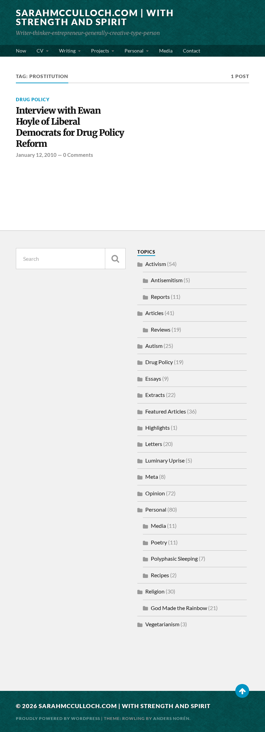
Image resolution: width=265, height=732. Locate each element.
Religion (155, 591)
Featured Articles (165, 411)
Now (21, 51)
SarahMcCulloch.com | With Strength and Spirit (95, 17)
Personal (134, 51)
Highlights (157, 427)
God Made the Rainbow (179, 608)
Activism (155, 263)
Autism (154, 345)
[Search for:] (71, 258)
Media (166, 51)
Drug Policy (33, 99)
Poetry (159, 542)
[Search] (115, 258)
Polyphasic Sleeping (174, 558)
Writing (67, 51)
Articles (154, 313)
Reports (160, 296)
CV (40, 51)
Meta (151, 476)
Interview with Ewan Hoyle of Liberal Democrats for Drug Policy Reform (70, 127)
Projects (100, 51)
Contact (191, 51)
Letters (153, 443)
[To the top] (242, 691)
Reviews (160, 329)
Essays (153, 378)
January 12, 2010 (36, 155)
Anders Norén (171, 718)
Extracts (155, 394)
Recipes (160, 575)
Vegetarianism (162, 624)
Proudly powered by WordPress (58, 718)
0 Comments (78, 155)
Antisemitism (167, 280)
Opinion (155, 493)
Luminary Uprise (165, 460)
